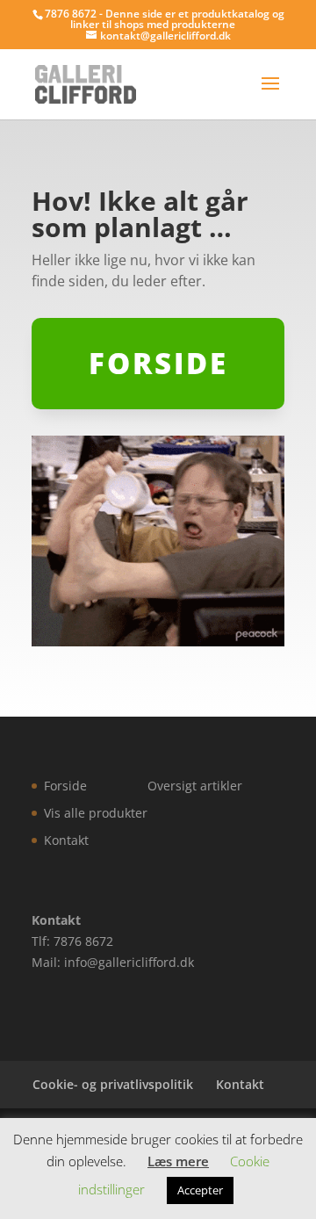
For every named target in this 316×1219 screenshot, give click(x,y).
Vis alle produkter (95, 812)
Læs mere (178, 1161)
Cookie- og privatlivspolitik (112, 1084)
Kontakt (66, 840)
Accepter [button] (200, 1190)
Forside (65, 785)
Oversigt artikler (194, 785)
